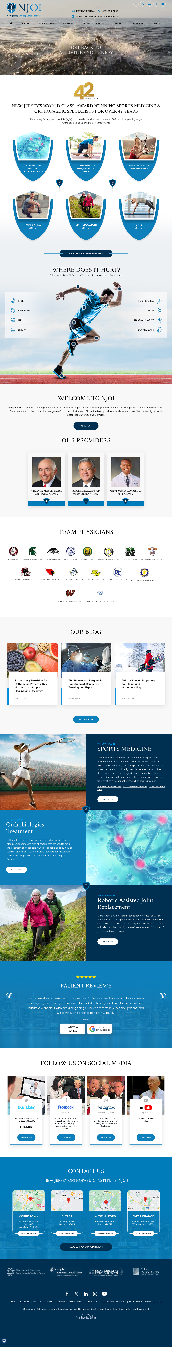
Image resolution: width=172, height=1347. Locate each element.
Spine (151, 310)
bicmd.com (26, 1126)
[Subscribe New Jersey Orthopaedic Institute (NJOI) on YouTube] (162, 3)
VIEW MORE (21, 698)
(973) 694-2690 (110, 11)
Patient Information (94, 23)
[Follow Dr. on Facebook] (66, 1100)
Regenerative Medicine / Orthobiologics (33, 168)
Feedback (60, 1302)
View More (108, 799)
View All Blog (86, 719)
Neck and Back (145, 329)
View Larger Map (28, 1233)
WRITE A (72, 1029)
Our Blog (86, 632)
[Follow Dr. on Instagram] (106, 1100)
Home (11, 23)
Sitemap (49, 1302)
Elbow (22, 329)
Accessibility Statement (113, 1302)
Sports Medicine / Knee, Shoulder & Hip (86, 168)
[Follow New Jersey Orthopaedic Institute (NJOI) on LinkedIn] (149, 3)
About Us (27, 23)
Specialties (68, 23)
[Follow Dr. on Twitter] (26, 1100)
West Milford (28, 1216)
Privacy (37, 1302)
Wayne (143, 1216)
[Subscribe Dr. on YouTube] (146, 1100)
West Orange (67, 1216)
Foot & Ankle (146, 301)
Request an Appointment (86, 253)
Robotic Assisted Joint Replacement (125, 902)
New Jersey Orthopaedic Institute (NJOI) (51, 119)
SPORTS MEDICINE (124, 748)
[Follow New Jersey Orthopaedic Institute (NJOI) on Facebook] (136, 3)
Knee (21, 301)
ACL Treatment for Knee (109, 786)
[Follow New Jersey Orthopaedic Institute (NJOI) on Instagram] (156, 3)
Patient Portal (85, 11)
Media (118, 23)
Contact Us (156, 23)
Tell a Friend (75, 1302)
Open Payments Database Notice (145, 1302)
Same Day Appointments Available (97, 16)
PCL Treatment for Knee (135, 786)
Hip (20, 320)
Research (137, 23)
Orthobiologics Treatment (25, 826)
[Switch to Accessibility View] (4, 1341)
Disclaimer (24, 1302)
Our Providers (47, 23)
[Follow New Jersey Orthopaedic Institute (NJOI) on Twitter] (142, 3)
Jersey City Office (105, 1216)
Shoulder (24, 310)
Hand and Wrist (144, 320)
